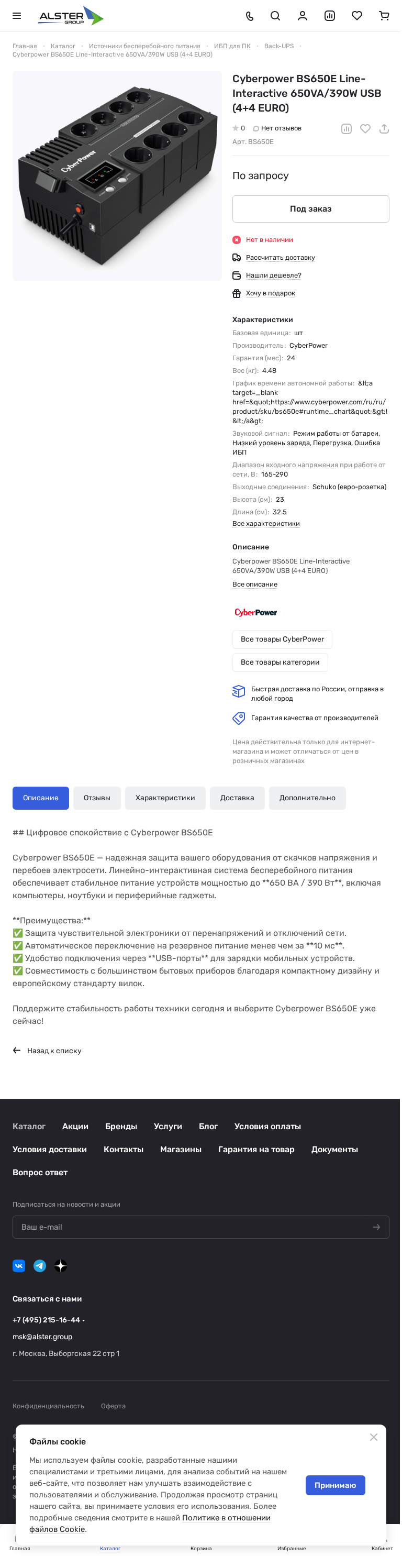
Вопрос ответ (40, 1172)
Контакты (123, 1149)
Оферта (113, 1406)
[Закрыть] (373, 1437)
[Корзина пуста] (384, 15)
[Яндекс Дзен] (60, 1266)
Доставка (237, 797)
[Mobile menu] (16, 15)
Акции (75, 1126)
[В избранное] (365, 129)
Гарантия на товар (256, 1149)
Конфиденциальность (48, 1406)
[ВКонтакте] (19, 1266)
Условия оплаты (267, 1126)
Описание (41, 797)
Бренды (121, 1126)
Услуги (168, 1126)
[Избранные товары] (357, 15)
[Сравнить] (346, 129)
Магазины (181, 1149)
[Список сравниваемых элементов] (330, 15)
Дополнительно (308, 797)
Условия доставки (50, 1149)
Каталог (29, 1126)
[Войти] (302, 15)
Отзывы (97, 797)
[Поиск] (275, 15)
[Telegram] (40, 1266)
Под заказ (311, 209)
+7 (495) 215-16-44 (46, 1320)
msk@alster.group (42, 1336)
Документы (334, 1149)
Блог (208, 1126)
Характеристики (165, 797)
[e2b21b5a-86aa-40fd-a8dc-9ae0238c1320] (117, 176)
